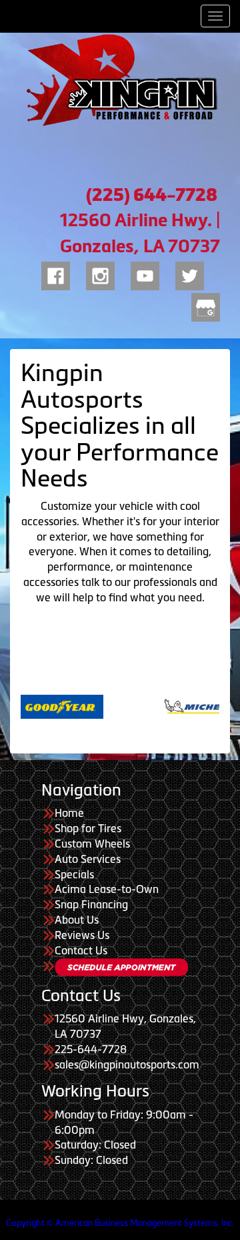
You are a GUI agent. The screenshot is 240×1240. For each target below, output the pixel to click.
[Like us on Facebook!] (55, 274)
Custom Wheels (92, 844)
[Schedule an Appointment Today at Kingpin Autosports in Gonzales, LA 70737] (121, 967)
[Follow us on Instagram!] (100, 274)
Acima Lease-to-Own (107, 889)
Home (69, 813)
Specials (74, 874)
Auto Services (88, 859)
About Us (77, 920)
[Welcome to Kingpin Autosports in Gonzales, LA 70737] (120, 80)
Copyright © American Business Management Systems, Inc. (120, 1223)
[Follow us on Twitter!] (189, 274)
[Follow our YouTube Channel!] (145, 274)
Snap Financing (91, 904)
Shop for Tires (88, 828)
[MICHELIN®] (173, 705)
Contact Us (81, 950)
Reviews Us (82, 935)
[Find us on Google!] (205, 305)
